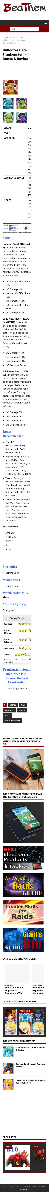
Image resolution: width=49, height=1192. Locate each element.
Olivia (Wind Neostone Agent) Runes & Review (30, 1081)
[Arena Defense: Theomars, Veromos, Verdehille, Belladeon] (31, 1022)
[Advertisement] (26, 557)
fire (23, 705)
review (22, 710)
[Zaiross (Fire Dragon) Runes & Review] (8, 1068)
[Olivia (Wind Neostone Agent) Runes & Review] (8, 1084)
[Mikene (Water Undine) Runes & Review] (8, 1051)
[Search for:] (24, 29)
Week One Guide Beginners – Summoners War (14, 990)
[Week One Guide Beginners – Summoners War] (17, 973)
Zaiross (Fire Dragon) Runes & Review (30, 1065)
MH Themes (25, 1189)
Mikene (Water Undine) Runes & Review (30, 1048)
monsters (9, 710)
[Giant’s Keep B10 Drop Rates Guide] (17, 1157)
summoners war (12, 720)
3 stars (13, 705)
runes (7, 715)
